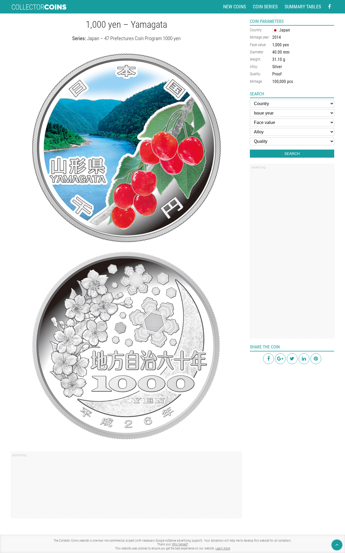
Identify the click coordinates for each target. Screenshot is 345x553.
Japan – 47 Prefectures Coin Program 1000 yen (134, 38)
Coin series (265, 6)
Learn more (222, 548)
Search (292, 153)
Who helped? (180, 544)
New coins (234, 6)
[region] (126, 487)
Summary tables (303, 6)
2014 (276, 37)
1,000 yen (280, 44)
